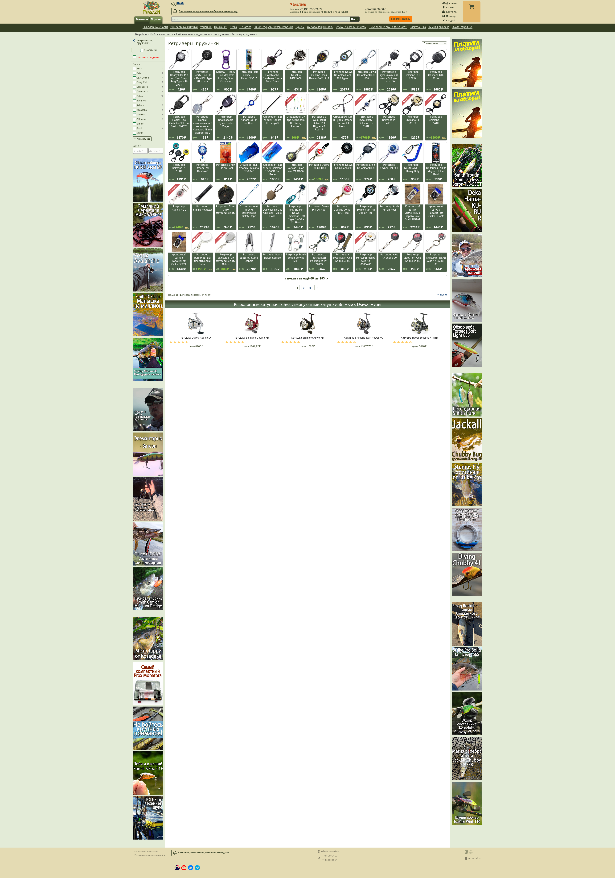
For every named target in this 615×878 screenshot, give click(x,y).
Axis (149, 73)
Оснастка (245, 27)
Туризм (299, 27)
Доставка (451, 3)
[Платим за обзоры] (467, 63)
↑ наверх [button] (442, 294)
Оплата (450, 7)
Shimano (149, 119)
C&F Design (149, 77)
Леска (233, 27)
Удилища (206, 27)
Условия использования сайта (150, 854)
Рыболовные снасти (155, 27)
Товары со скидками (148, 57)
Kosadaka (149, 109)
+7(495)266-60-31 (376, 9)
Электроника (418, 27)
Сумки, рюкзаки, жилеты (351, 27)
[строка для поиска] (260, 19)
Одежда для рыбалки (320, 27)
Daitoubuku (149, 91)
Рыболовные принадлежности (388, 27)
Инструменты (221, 34)
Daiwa (149, 96)
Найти (354, 19)
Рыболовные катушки (184, 27)
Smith (149, 128)
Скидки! (450, 20)
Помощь (451, 16)
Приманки (220, 27)
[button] (177, 867)
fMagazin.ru (141, 34)
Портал (156, 19)
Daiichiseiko (149, 86)
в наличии (150, 50)
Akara (149, 68)
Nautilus (149, 114)
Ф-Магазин (152, 851)
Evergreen (149, 100)
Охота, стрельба (462, 27)
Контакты (451, 11)
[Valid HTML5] (467, 852)
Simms (149, 123)
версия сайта (473, 858)
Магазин (142, 19)
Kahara (149, 105)
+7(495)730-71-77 (311, 9)
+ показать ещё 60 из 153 (304, 278)
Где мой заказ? (400, 19)
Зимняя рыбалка (438, 27)
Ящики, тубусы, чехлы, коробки (273, 27)
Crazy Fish (149, 82)
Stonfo (149, 132)
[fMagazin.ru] (151, 7)
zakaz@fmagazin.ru (330, 851)
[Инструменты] (134, 41)
